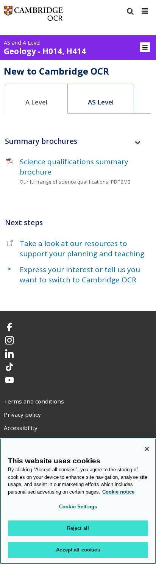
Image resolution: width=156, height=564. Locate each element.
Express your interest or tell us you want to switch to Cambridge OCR (80, 275)
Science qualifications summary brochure (74, 167)
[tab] (36, 99)
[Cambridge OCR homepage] (33, 15)
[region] (78, 501)
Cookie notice (118, 492)
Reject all (78, 528)
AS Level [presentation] (101, 102)
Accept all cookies (78, 550)
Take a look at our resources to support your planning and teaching (82, 248)
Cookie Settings (78, 506)
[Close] (147, 449)
